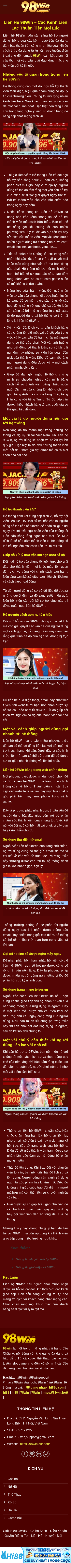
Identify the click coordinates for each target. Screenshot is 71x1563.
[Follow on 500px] (39, 1454)
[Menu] (5, 7)
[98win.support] (35, 6)
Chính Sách (38, 1531)
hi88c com (56, 1387)
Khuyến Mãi (53, 1535)
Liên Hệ (36, 1535)
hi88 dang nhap (35, 1387)
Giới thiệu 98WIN (15, 1531)
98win (7, 1348)
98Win (37, 55)
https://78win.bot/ (55, 1392)
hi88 (6, 1392)
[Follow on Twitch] (46, 1454)
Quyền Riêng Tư (16, 1535)
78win (24, 1392)
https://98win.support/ (34, 1444)
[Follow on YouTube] (32, 1454)
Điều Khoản (58, 1531)
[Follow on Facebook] (24, 1454)
